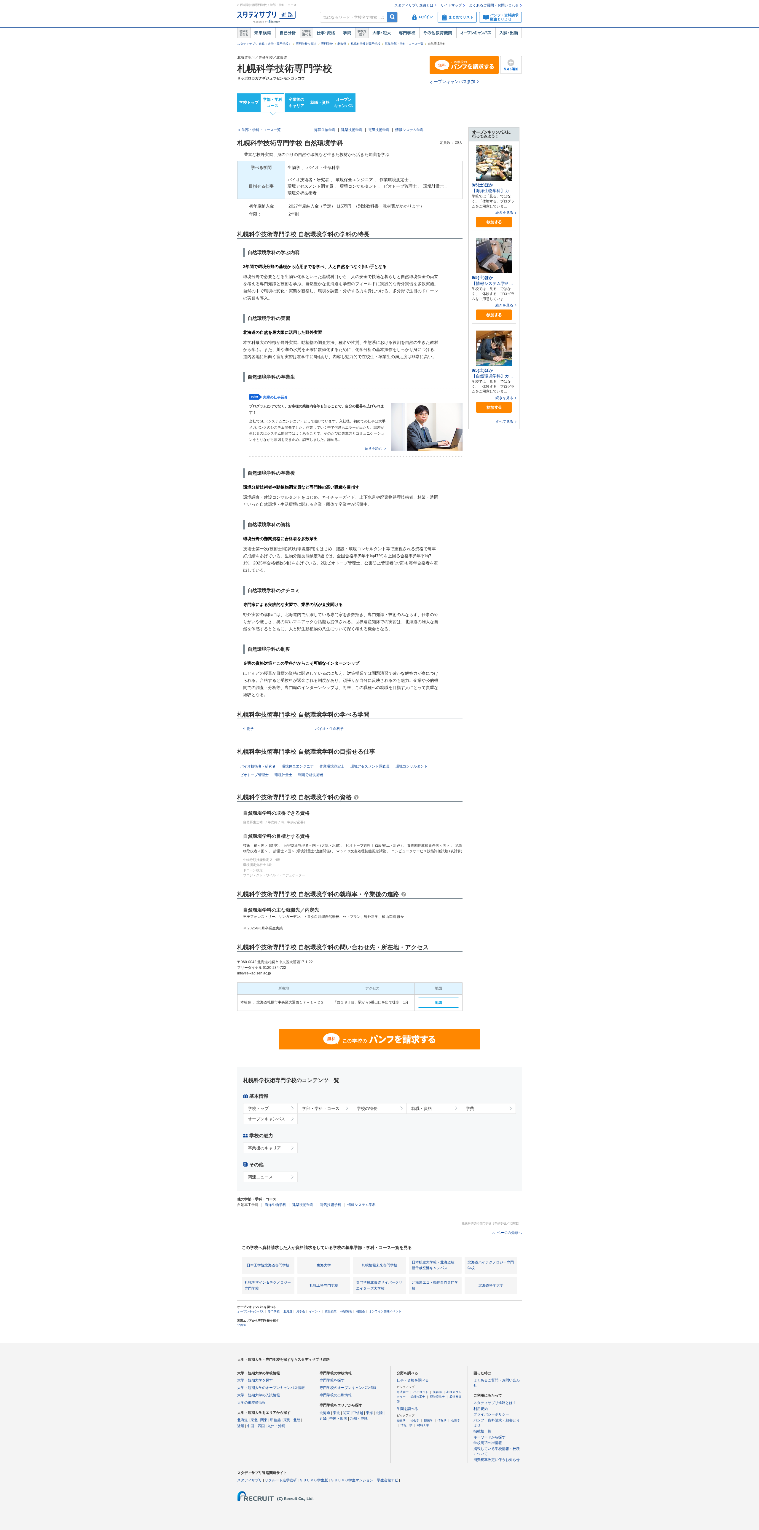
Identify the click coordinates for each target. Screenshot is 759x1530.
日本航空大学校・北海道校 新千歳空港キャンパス (433, 1265)
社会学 (414, 1420)
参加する (494, 222)
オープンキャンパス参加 (452, 81)
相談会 (360, 1311)
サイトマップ (451, 5)
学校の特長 (367, 1108)
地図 (438, 1003)
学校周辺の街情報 (487, 1443)
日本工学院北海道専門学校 (268, 1265)
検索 (392, 17)
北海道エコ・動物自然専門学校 (435, 1285)
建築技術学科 (352, 130)
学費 (470, 1108)
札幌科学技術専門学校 (365, 43)
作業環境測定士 (332, 766)
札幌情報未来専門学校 (379, 1265)
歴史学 (401, 1420)
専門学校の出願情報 (336, 1395)
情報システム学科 (409, 130)
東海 (287, 1420)
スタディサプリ (249, 1480)
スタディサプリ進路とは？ (494, 1403)
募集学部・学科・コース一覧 (404, 43)
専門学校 (407, 33)
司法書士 (403, 1392)
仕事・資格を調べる (413, 1380)
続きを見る (504, 212)
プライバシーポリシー (491, 1414)
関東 (263, 1420)
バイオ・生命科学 (329, 729)
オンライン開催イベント (385, 1311)
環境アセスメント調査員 (370, 766)
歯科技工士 (417, 1396)
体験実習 (346, 1311)
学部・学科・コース (320, 1108)
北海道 (341, 43)
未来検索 (262, 33)
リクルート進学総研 (281, 1480)
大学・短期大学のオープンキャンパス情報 (271, 1388)
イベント (315, 1311)
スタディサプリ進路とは (413, 5)
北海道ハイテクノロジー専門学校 (491, 1265)
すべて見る (504, 421)
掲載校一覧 (482, 1431)
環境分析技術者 (310, 775)
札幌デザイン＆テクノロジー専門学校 (268, 1285)
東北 (254, 1420)
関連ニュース (260, 1177)
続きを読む (373, 448)
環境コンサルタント (412, 766)
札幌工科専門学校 (324, 1285)
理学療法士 (437, 1396)
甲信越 (275, 1420)
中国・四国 (256, 1426)
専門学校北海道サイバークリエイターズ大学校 (379, 1285)
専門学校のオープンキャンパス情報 (348, 1388)
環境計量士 (283, 775)
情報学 (442, 1420)
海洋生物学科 (325, 130)
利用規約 (480, 1409)
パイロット (420, 1392)
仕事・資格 (326, 33)
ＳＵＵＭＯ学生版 (313, 1480)
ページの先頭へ (509, 1233)
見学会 (300, 1311)
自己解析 (287, 33)
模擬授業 (331, 1311)
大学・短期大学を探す (255, 1380)
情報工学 (406, 1425)
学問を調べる (407, 1409)
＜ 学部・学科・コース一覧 (259, 130)
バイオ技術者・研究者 (258, 766)
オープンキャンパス (475, 33)
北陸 (296, 1420)
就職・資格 (320, 102)
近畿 (240, 1426)
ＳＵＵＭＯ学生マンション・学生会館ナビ (364, 1480)
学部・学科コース (272, 102)
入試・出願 (508, 33)
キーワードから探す (489, 1437)
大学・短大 (382, 33)
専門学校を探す (306, 43)
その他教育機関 (437, 33)
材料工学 (423, 1425)
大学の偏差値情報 (251, 1402)
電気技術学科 (379, 130)
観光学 (428, 1420)
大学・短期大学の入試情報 (258, 1395)
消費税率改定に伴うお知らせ (496, 1460)
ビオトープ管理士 (254, 775)
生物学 (248, 729)
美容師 (437, 1392)
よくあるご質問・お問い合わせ (494, 5)
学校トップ (249, 102)
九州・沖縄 (276, 1426)
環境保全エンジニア (298, 766)
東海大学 (324, 1265)
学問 (347, 33)
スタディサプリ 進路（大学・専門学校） (264, 43)
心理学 (455, 1420)
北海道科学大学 (491, 1285)
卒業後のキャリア (296, 102)
